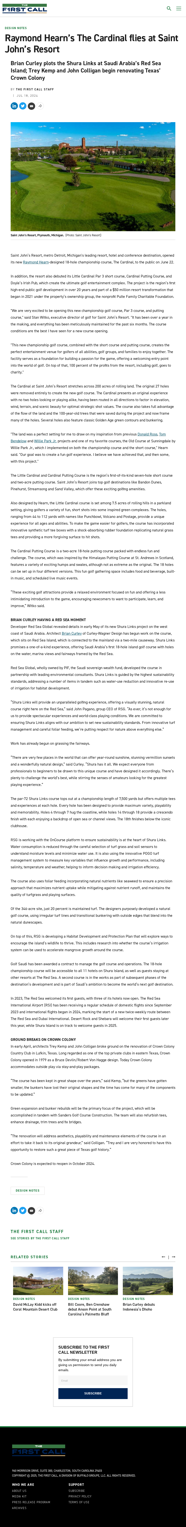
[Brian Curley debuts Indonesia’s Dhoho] (148, 1281)
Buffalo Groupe (88, 1476)
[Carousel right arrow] (173, 1257)
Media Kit (19, 1496)
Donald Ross (147, 434)
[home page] (24, 8)
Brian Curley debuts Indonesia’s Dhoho (139, 1307)
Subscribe (77, 1491)
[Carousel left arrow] (163, 1257)
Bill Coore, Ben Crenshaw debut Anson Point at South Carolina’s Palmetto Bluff (89, 1309)
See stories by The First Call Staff (40, 1238)
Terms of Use (79, 1502)
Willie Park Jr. (45, 440)
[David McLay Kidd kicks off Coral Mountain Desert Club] (38, 1281)
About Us (19, 1491)
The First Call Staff (37, 1231)
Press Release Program (31, 1502)
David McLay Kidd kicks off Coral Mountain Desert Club (35, 1307)
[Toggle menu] (179, 8)
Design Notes (16, 28)
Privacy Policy (80, 1496)
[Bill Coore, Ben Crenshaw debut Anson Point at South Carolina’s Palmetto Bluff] (93, 1281)
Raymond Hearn (36, 262)
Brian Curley (72, 633)
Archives (19, 1508)
